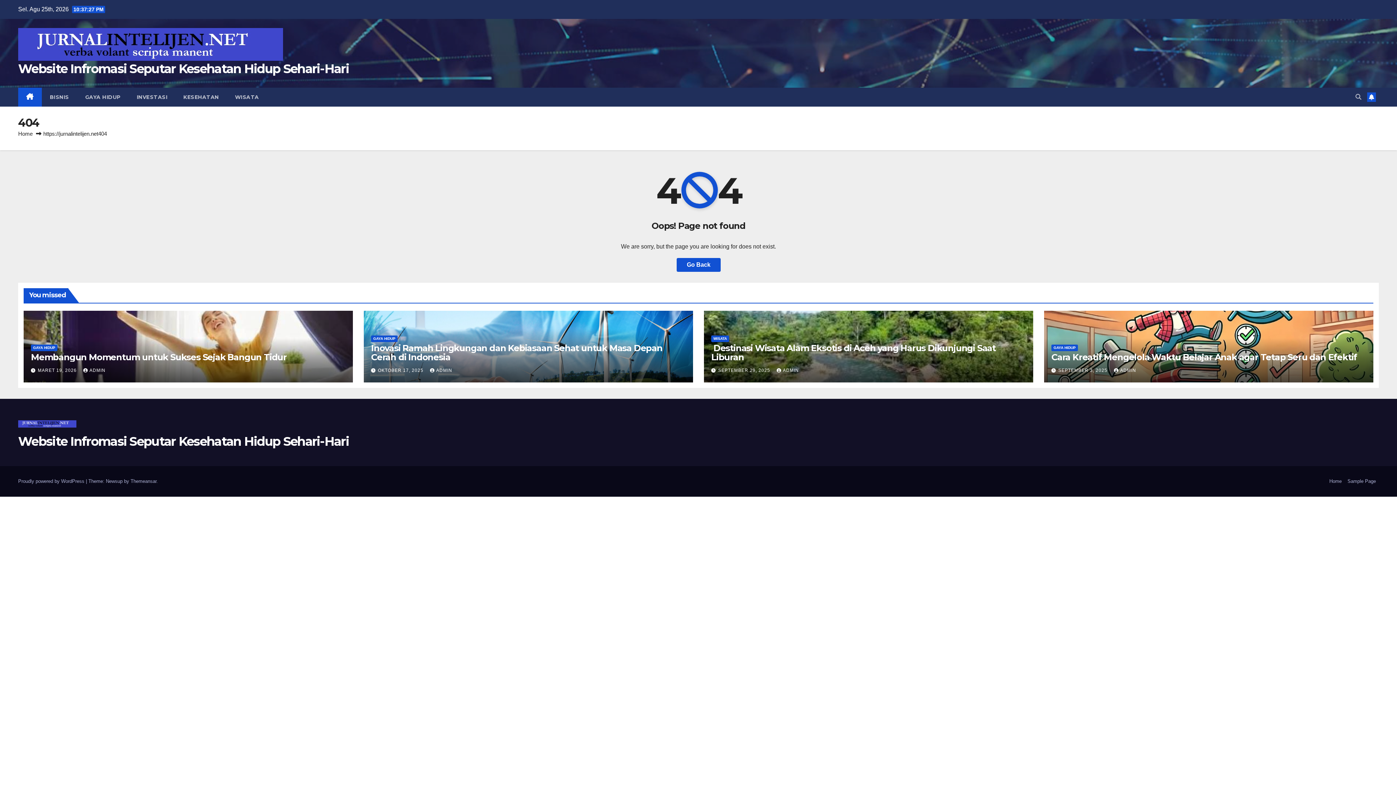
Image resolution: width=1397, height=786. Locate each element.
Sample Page (1362, 481)
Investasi (152, 97)
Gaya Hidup (103, 97)
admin (97, 370)
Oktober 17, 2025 (401, 370)
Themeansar (143, 481)
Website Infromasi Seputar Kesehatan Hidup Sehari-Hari (183, 68)
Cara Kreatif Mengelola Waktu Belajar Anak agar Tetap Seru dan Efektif (1204, 357)
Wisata (247, 97)
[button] (1358, 97)
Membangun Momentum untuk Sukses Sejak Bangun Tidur (159, 357)
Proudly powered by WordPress (52, 481)
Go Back (699, 265)
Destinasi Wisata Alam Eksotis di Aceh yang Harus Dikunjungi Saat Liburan (853, 352)
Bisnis (59, 97)
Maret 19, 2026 (58, 370)
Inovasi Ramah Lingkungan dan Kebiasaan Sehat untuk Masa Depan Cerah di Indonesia (516, 352)
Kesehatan (201, 97)
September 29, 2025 (745, 370)
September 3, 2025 (1083, 370)
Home (25, 134)
